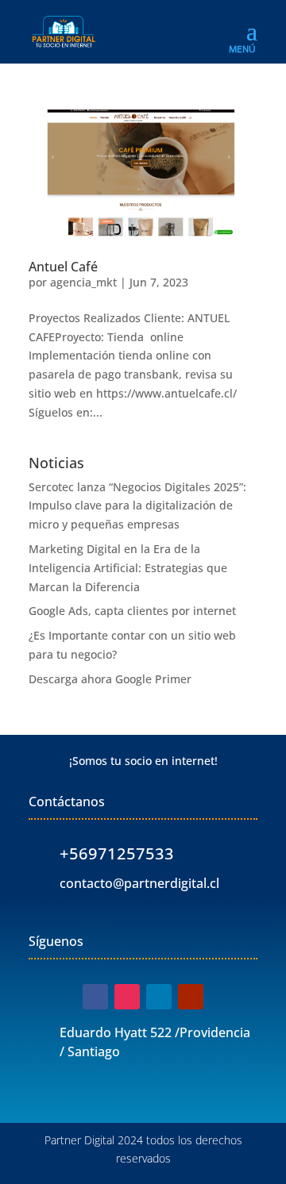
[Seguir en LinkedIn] (159, 996)
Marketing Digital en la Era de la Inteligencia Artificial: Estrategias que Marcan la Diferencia (128, 567)
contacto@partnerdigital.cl (139, 883)
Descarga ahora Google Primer (110, 678)
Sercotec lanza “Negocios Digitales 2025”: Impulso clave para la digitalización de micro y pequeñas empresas (137, 505)
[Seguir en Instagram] (127, 996)
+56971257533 (117, 853)
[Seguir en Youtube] (190, 996)
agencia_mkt (83, 282)
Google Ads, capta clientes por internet (132, 610)
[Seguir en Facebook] (95, 996)
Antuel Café (63, 266)
